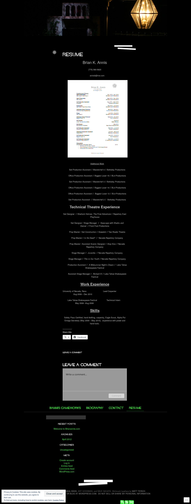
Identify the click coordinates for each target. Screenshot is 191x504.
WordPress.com (66, 471)
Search (121, 502)
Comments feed (66, 468)
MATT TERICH (138, 491)
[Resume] (135, 407)
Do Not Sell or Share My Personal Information (124, 493)
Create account (67, 460)
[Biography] (95, 407)
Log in (67, 463)
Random (130, 502)
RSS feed (126, 502)
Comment (116, 395)
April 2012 (67, 439)
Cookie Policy (58, 500)
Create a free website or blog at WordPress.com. (69, 493)
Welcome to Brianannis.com (67, 428)
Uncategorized (67, 449)
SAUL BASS (71, 491)
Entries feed (67, 465)
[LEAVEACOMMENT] (72, 352)
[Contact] (116, 407)
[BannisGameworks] (65, 407)
